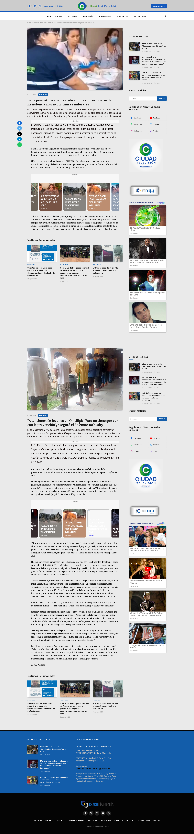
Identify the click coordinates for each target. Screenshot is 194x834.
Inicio (29, 23)
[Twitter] (19, 128)
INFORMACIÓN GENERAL (75, 820)
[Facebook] (19, 123)
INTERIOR (72, 16)
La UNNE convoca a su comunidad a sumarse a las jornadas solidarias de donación (153, 76)
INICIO (49, 16)
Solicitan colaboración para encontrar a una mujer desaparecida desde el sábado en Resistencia (41, 272)
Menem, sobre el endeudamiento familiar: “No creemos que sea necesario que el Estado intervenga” (154, 60)
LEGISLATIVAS (105, 820)
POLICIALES (122, 16)
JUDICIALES (92, 820)
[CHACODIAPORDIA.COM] (97, 6)
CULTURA (49, 820)
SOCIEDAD (38, 820)
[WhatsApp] (19, 144)
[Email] (19, 134)
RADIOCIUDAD (159, 6)
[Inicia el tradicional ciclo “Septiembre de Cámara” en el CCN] (134, 46)
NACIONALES (105, 16)
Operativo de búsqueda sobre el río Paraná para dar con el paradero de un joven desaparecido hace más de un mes (74, 273)
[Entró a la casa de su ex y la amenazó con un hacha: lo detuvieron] (108, 253)
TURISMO (59, 820)
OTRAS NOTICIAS (143, 820)
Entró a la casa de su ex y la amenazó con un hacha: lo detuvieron (105, 270)
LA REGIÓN (88, 16)
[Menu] (28, 16)
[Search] (165, 16)
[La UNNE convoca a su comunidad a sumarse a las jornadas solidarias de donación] (134, 75)
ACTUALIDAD (140, 16)
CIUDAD (58, 16)
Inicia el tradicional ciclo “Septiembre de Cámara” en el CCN (154, 46)
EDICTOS (156, 820)
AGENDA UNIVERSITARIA (123, 820)
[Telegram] (19, 139)
